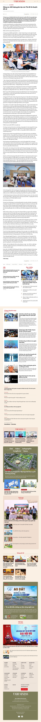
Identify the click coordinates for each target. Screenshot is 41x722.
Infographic (6, 387)
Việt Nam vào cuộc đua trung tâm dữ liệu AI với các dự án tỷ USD (30, 294)
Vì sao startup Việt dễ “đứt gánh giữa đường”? (13, 410)
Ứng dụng (13, 424)
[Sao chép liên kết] (37, 14)
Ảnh (11, 449)
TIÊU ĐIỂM (6, 662)
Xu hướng (11, 4)
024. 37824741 (26, 684)
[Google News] (26, 14)
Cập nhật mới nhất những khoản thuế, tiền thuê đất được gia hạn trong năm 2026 (11, 492)
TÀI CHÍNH (14, 662)
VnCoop (20, 498)
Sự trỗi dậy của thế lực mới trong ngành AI (12, 406)
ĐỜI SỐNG (6, 684)
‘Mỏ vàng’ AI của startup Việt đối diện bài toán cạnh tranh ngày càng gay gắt (19, 414)
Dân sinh (6, 686)
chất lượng (8, 264)
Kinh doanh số (15, 669)
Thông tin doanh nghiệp (7, 681)
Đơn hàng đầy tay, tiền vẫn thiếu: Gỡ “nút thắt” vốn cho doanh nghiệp (20, 578)
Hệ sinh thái (31, 677)
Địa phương (6, 392)
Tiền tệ (14, 665)
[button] (36, 616)
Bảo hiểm (14, 666)
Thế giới (5, 665)
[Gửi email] (35, 14)
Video (17, 449)
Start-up (5, 405)
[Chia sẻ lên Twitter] (33, 14)
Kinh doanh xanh (24, 677)
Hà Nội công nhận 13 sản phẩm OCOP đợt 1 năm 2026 (23, 524)
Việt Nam (5, 664)
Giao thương (6, 677)
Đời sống (5, 396)
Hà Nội (25, 264)
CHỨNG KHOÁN (23, 662)
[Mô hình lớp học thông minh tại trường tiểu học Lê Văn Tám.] (19, 163)
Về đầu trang (24, 689)
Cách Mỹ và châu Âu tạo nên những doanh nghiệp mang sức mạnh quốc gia (29, 282)
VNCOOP (14, 684)
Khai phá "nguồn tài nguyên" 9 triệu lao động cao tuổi (14, 397)
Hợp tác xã (23, 674)
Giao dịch (23, 666)
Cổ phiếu (22, 665)
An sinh (22, 678)
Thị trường (6, 674)
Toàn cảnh (31, 666)
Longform (17, 451)
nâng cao (30, 264)
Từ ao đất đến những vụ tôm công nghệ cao (21, 530)
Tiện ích (30, 668)
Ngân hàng (15, 664)
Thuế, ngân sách (16, 668)
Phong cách (6, 688)
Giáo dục (20, 264)
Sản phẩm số (7, 424)
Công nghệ (5, 4)
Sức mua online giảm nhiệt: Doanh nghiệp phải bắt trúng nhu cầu (32, 564)
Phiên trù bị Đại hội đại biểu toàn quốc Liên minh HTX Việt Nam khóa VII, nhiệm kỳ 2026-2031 (11, 271)
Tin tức (30, 664)
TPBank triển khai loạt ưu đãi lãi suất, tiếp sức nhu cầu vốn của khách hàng (11, 277)
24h (21, 664)
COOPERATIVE (23, 673)
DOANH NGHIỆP (7, 673)
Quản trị (5, 678)
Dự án (30, 665)
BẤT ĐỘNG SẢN (31, 662)
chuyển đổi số (14, 264)
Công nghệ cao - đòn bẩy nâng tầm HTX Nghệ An (22, 537)
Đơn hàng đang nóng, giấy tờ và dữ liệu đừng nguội (20, 564)
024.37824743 (21, 713)
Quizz (25, 451)
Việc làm (5, 687)
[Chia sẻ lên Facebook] (31, 14)
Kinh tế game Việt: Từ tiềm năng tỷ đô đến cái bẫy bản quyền (30, 287)
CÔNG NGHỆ (15, 673)
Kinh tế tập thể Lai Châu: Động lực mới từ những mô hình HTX (24, 543)
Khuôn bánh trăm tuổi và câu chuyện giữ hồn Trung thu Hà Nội (16, 393)
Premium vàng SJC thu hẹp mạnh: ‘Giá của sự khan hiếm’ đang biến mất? (11, 287)
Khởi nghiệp (31, 674)
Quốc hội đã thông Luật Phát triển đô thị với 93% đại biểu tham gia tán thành (11, 282)
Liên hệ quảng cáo (24, 686)
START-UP (31, 673)
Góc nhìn (22, 668)
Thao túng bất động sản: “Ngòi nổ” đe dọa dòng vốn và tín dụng (8, 578)
